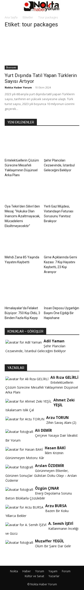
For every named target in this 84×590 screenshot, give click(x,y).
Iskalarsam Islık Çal (19, 410)
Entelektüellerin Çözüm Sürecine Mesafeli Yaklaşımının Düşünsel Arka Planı (41, 387)
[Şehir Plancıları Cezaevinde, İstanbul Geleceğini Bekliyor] (62, 144)
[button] (7, 6)
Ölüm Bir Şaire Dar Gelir (53, 546)
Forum (66, 571)
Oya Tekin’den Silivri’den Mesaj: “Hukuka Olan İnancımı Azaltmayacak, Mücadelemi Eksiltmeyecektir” (22, 216)
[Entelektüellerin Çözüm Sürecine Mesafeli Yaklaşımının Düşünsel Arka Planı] (22, 144)
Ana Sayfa (11, 17)
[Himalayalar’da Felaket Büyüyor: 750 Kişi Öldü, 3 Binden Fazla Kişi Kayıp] (22, 292)
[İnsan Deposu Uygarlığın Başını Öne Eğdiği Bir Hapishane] (62, 292)
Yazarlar (54, 576)
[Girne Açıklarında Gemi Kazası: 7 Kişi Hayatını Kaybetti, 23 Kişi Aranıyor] (62, 241)
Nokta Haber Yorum (18, 87)
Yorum (39, 571)
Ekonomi (11, 67)
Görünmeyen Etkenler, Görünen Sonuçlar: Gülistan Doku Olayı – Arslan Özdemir (41, 475)
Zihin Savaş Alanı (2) (61, 422)
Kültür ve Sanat (34, 576)
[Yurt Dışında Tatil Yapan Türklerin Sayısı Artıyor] (42, 51)
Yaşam (53, 571)
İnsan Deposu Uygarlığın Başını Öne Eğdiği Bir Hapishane (61, 313)
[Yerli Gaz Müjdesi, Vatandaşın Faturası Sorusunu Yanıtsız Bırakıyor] (62, 190)
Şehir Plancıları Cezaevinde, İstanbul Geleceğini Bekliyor (59, 165)
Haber (26, 571)
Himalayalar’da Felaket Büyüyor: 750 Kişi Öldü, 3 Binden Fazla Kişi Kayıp (22, 313)
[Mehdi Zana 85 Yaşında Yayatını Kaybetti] (22, 241)
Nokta (14, 571)
